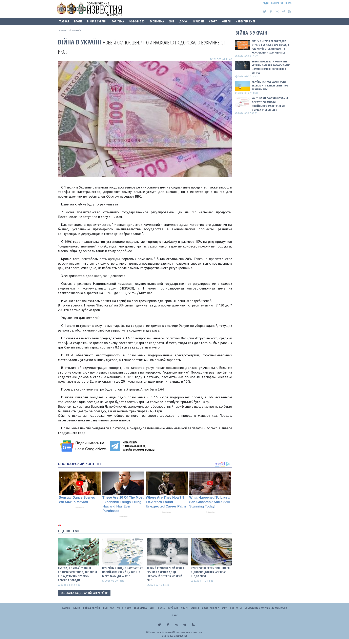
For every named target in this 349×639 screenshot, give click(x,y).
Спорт (213, 21)
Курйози (198, 21)
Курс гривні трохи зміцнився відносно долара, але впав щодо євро (210, 572)
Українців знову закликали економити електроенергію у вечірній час (270, 85)
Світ (171, 21)
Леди (266, 3)
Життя (226, 21)
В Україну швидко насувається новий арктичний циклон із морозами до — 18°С (122, 572)
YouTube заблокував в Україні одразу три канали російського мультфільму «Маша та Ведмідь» (270, 104)
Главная (64, 21)
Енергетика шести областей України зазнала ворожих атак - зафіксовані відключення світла (271, 67)
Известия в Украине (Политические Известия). (175, 632)
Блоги (78, 21)
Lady (224, 608)
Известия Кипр (245, 21)
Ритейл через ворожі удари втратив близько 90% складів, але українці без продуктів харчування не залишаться (271, 46)
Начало (66, 608)
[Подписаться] (84, 446)
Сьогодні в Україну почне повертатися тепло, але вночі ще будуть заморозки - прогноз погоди (77, 574)
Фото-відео (137, 21)
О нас (288, 3)
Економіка (157, 21)
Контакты (277, 3)
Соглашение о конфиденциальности (266, 608)
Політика (117, 21)
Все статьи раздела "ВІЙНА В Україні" (84, 593)
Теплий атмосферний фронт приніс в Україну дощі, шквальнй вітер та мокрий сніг (165, 574)
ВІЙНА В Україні (96, 21)
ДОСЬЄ (183, 21)
